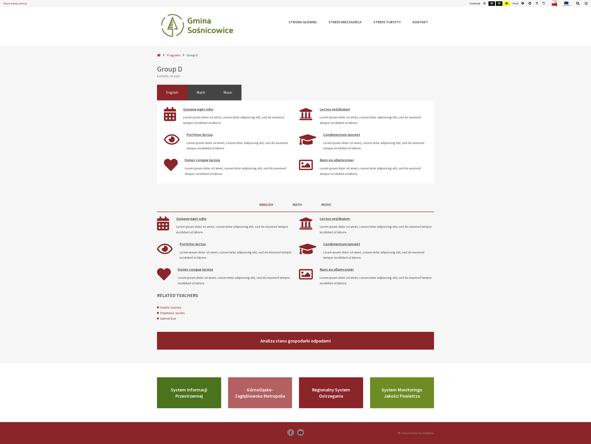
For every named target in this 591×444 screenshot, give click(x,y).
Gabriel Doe (168, 318)
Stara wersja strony (15, 3)
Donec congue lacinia (202, 160)
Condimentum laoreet (341, 134)
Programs (174, 55)
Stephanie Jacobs (172, 313)
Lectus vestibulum (335, 109)
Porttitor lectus (200, 134)
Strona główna (303, 22)
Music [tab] (227, 92)
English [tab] (172, 92)
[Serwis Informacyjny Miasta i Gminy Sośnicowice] (197, 25)
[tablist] (295, 92)
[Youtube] (300, 432)
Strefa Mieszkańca (345, 22)
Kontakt (420, 22)
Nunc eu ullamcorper (337, 160)
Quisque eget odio (198, 109)
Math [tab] (201, 92)
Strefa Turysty (387, 22)
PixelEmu (428, 433)
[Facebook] (290, 432)
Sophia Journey (170, 307)
